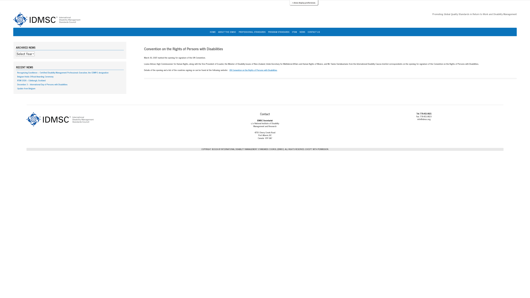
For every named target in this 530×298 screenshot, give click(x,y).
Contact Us (314, 32)
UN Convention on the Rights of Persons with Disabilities (253, 70)
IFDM (294, 32)
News (302, 32)
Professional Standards (252, 32)
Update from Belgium (26, 88)
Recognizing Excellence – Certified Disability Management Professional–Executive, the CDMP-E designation (62, 72)
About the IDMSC (227, 32)
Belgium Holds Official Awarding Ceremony (35, 76)
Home (213, 32)
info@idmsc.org (424, 119)
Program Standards (279, 32)
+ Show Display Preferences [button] (303, 3)
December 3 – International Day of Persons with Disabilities (42, 84)
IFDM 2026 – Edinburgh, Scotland (31, 80)
